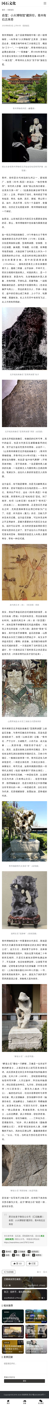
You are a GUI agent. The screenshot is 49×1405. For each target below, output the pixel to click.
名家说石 (25, 26)
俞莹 (30, 108)
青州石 (8, 1251)
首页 (3, 10)
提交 (24, 1381)
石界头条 (30, 1312)
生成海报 (10, 1272)
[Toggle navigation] (45, 3)
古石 (17, 949)
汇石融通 (37, 1216)
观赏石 (38, 1255)
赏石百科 (30, 1342)
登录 (5, 1377)
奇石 (18, 492)
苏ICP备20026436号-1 (37, 1395)
